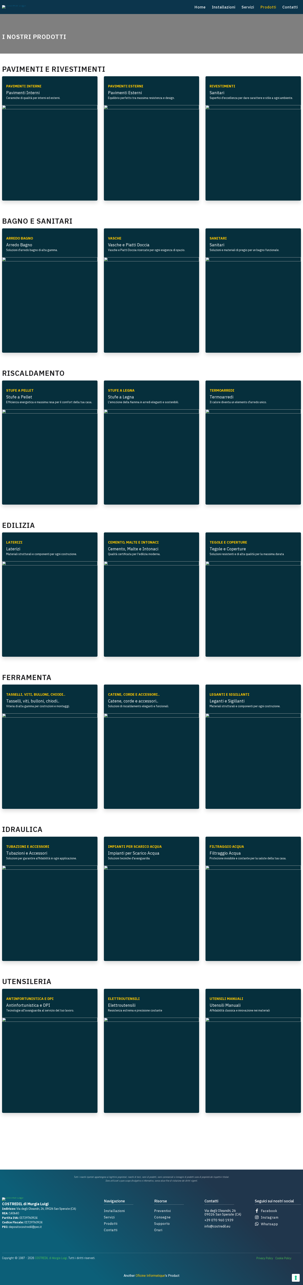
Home (200, 7)
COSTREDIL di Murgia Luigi (51, 1258)
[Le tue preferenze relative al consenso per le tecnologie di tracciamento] (296, 1278)
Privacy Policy (264, 1258)
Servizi (248, 7)
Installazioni (223, 7)
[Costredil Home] (14, 6)
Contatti (290, 7)
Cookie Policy (283, 1258)
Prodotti (268, 7)
